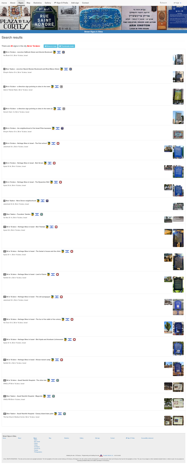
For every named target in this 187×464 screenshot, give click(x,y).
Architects (37, 447)
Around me (37, 448)
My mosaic (37, 441)
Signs (21, 2)
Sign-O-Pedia (62, 2)
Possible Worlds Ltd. (108, 455)
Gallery (48, 2)
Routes (36, 450)
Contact (85, 2)
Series (36, 443)
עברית (177, 2)
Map (28, 2)
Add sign (75, 2)
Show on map (51, 46)
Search (164, 3)
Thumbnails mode (67, 46)
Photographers (38, 452)
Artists (36, 445)
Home (4, 2)
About (12, 2)
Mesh (35, 440)
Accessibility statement (147, 438)
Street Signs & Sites (93, 31)
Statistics (37, 2)
